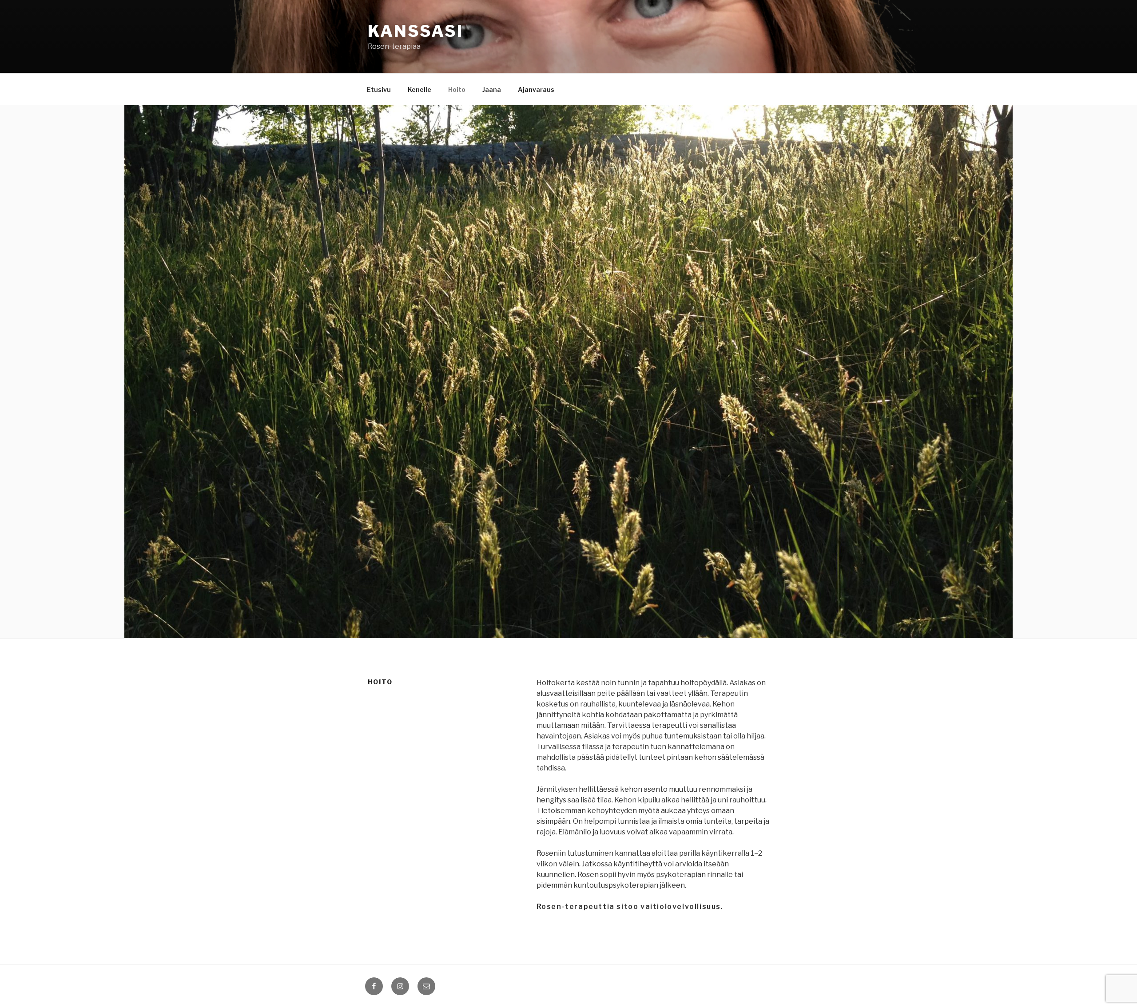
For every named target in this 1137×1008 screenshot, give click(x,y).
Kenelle (419, 89)
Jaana (491, 89)
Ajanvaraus (536, 89)
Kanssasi (415, 31)
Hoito (456, 89)
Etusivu (379, 89)
